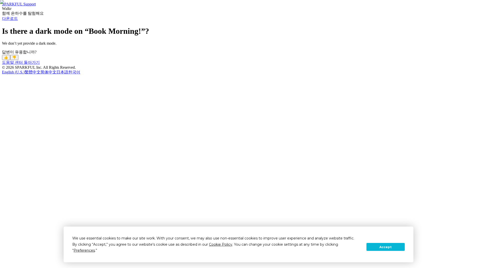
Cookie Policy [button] (220, 244)
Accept (385, 247)
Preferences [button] (84, 250)
